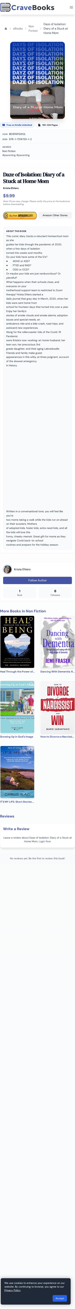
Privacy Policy (12, 1290)
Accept (60, 1298)
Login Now (45, 841)
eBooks (18, 28)
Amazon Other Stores (55, 215)
